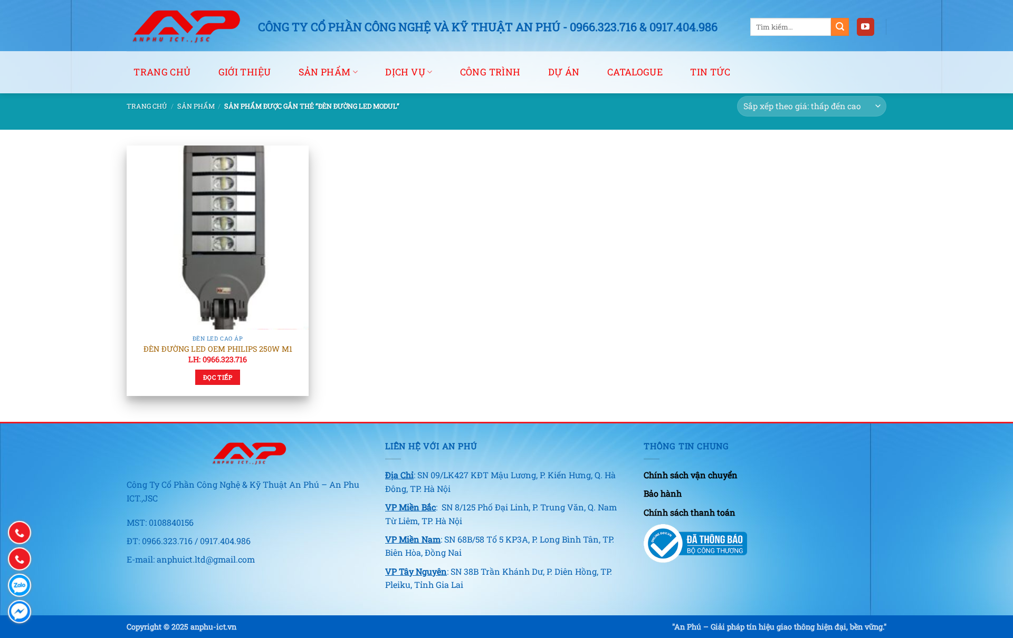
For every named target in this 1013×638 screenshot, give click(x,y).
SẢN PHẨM (325, 72)
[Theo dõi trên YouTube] (865, 27)
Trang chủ (161, 72)
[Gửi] (840, 27)
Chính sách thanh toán (689, 512)
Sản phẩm (196, 106)
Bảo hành (663, 493)
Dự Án (564, 72)
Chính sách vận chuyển (691, 474)
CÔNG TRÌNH (490, 72)
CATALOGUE (635, 72)
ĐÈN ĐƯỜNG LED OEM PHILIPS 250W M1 (218, 349)
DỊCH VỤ (405, 72)
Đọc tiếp (217, 377)
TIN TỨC (710, 72)
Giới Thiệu (244, 72)
